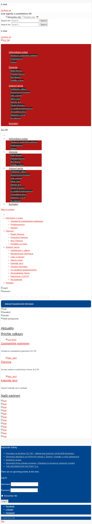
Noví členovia (15, 77)
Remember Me (10, 496)
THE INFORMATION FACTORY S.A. (22, 466)
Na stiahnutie (16, 118)
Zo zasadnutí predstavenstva (21, 108)
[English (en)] (28, 17)
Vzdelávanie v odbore (18, 89)
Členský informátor (18, 105)
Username (5, 484)
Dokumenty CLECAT (18, 115)
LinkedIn (9, 510)
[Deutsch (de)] (37, 17)
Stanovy (14, 62)
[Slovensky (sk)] (13, 17)
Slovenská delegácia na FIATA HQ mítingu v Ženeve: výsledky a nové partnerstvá (42, 457)
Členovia (13, 67)
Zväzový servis (16, 85)
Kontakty (13, 123)
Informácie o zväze (18, 52)
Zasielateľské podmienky (15, 343)
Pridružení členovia (18, 74)
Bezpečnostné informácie (20, 92)
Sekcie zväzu (15, 99)
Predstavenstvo (17, 59)
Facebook (10, 506)
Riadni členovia (16, 70)
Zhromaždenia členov (18, 112)
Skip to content (7, 209)
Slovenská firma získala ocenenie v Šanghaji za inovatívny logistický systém (40, 463)
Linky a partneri (16, 95)
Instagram (10, 513)
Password (5, 490)
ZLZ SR (4, 130)
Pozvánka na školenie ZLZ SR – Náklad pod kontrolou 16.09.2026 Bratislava (40, 453)
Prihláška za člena (17, 80)
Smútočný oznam (13, 460)
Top (2, 521)
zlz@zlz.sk (6, 10)
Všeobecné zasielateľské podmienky (24, 55)
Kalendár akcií (16, 102)
